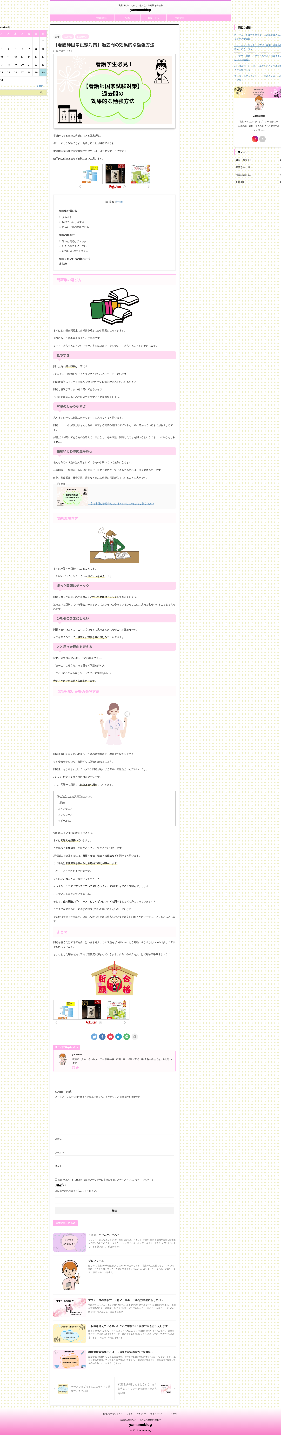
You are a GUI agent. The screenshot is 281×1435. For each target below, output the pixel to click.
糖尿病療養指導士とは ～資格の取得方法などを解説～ (120, 1352)
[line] (126, 1036)
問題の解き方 (67, 234)
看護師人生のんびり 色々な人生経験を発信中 (140, 1420)
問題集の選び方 (68, 210)
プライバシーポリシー (136, 1413)
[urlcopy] (135, 1036)
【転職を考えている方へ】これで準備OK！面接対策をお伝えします (128, 1326)
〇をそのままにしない (74, 246)
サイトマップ (156, 1413)
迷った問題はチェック (74, 241)
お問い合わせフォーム (112, 1413)
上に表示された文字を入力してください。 (76, 1190)
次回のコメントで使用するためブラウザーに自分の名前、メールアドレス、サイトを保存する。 (107, 1179)
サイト (58, 1166)
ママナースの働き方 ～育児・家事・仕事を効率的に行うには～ (126, 1300)
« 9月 (40, 86)
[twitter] (94, 1036)
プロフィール (96, 1260)
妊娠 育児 (153, 17)
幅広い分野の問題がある (75, 226)
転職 (127, 17)
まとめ (63, 263)
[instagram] (73, 1067)
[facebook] (102, 1036)
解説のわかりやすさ (73, 222)
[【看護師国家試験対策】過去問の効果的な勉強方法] (118, 1036)
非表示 (119, 201)
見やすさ (67, 217)
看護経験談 (101, 17)
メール (59, 1152)
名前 (58, 1139)
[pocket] (110, 1036)
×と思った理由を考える (75, 250)
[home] (77, 1068)
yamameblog (140, 10)
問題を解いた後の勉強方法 (74, 258)
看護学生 (179, 17)
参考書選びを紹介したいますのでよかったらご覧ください (121, 503)
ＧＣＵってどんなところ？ (104, 1235)
